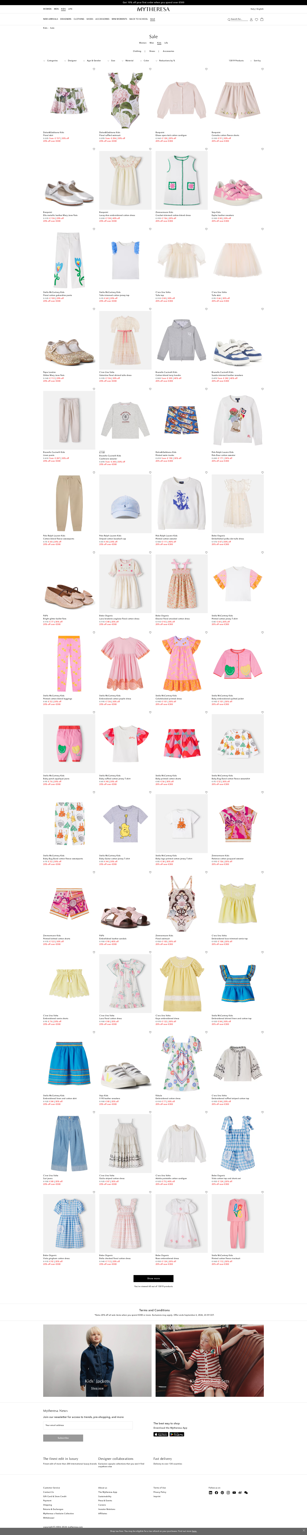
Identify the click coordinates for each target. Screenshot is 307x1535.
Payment (47, 1501)
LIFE (70, 9)
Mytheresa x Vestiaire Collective (58, 1514)
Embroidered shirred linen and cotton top (232, 1019)
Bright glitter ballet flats (54, 619)
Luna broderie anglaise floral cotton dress (119, 619)
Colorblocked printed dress (169, 699)
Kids (63, 9)
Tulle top (160, 295)
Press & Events (105, 1501)
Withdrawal (48, 1518)
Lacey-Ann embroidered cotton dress (117, 215)
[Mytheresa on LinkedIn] (211, 1492)
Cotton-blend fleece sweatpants (58, 539)
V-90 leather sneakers (109, 1099)
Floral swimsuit (163, 939)
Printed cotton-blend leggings (57, 699)
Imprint (157, 1497)
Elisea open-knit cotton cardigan (171, 135)
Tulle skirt (216, 295)
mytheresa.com (75, 1527)
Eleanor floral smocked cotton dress (173, 619)
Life (166, 43)
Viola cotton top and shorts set (226, 1179)
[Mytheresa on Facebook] (216, 1492)
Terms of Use (160, 1488)
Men (56, 9)
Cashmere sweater (108, 459)
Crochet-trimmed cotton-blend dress (173, 215)
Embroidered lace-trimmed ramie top (230, 939)
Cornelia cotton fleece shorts (225, 135)
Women (47, 9)
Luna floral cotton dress (110, 1019)
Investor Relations (106, 1509)
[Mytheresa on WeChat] (246, 1492)
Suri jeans (47, 1179)
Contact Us (48, 1492)
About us (102, 1488)
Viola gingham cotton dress (56, 1259)
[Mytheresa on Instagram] (228, 1492)
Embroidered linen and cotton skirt (60, 1099)
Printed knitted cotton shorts (56, 939)
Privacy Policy (160, 1492)
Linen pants (48, 455)
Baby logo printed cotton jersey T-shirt (174, 859)
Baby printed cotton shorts (168, 779)
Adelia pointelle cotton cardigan (171, 1179)
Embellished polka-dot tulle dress (228, 539)
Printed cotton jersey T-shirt (225, 619)
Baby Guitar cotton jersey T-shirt (114, 859)
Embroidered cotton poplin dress (115, 699)
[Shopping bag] (262, 19)
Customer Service (51, 1488)
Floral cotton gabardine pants (57, 295)
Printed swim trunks (165, 455)
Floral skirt (48, 135)
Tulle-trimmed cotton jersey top (114, 295)
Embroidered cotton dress (168, 1099)
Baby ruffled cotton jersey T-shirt (114, 779)
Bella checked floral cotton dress (115, 1259)
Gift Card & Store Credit (54, 1497)
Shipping (47, 1505)
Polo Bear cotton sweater (223, 455)
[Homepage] (153, 9)
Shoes (152, 51)
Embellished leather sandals (112, 939)
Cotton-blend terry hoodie (168, 375)
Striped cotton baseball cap (112, 539)
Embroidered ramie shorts (55, 1019)
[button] (229, 19)
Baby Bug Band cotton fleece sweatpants (63, 859)
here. (194, 1531)
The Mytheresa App (107, 1492)
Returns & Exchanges (53, 1509)
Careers (102, 1505)
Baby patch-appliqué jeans (56, 779)
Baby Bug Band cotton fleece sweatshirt (231, 779)
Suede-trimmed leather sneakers (227, 375)
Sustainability (104, 1497)
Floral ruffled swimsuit (110, 135)
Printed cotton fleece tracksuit (226, 1259)
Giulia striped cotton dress (112, 1179)
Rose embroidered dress (167, 1259)
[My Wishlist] (256, 19)
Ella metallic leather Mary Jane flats (60, 215)
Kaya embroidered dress (167, 1019)
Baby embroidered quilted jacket (228, 699)
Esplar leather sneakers (223, 215)
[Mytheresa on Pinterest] (222, 1492)
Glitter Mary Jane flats (53, 375)
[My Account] (251, 19)
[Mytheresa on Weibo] (240, 1492)
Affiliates (102, 1514)
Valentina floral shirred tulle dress (115, 375)
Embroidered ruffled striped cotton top (230, 1099)
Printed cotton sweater (166, 539)
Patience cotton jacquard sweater (228, 859)
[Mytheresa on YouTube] (234, 1492)
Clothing (137, 51)
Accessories (168, 51)
